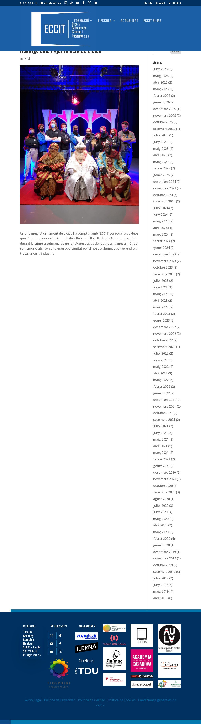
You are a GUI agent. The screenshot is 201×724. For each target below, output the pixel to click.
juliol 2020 (160, 505)
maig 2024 (161, 221)
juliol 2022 (160, 353)
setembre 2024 (164, 201)
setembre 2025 (164, 129)
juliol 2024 (160, 208)
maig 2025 (161, 148)
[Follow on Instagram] (51, 635)
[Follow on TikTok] (59, 635)
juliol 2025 (160, 135)
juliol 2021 (160, 426)
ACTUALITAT (129, 21)
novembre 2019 (164, 558)
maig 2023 (161, 294)
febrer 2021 (161, 459)
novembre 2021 (164, 406)
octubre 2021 (163, 413)
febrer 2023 (161, 314)
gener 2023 (161, 320)
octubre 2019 (163, 565)
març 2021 (161, 452)
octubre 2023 (163, 267)
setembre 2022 (164, 347)
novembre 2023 (164, 261)
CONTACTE (81, 37)
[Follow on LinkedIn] (51, 651)
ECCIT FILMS (152, 21)
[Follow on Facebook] (59, 643)
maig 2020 (161, 519)
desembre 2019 (164, 552)
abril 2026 (160, 82)
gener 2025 (161, 175)
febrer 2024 (161, 241)
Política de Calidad (92, 700)
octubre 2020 (163, 486)
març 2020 (161, 532)
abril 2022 (160, 373)
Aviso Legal (33, 700)
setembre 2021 (164, 419)
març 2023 (161, 307)
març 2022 (161, 380)
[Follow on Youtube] (51, 643)
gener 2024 (161, 247)
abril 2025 (160, 155)
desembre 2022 (164, 327)
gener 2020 (161, 545)
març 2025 (161, 162)
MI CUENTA (175, 3)
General (25, 58)
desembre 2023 (164, 254)
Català (148, 3)
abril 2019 (160, 598)
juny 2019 (160, 585)
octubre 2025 (163, 122)
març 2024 (161, 234)
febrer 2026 (161, 95)
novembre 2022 (164, 333)
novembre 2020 (164, 479)
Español (160, 3)
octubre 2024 (163, 195)
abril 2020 (160, 525)
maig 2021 (161, 439)
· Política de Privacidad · (59, 700)
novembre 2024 (164, 188)
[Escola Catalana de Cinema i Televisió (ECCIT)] (59, 687)
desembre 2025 (164, 109)
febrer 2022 (161, 386)
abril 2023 (160, 300)
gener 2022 (161, 393)
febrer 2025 (161, 168)
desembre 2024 (164, 181)
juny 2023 (160, 287)
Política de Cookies (122, 700)
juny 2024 (160, 214)
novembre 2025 (164, 115)
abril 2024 (160, 228)
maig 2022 (161, 366)
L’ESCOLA (104, 21)
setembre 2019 (164, 572)
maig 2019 (161, 591)
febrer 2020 (161, 538)
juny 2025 (160, 142)
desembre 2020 (164, 472)
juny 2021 (160, 433)
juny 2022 (160, 360)
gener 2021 (161, 466)
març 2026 (161, 89)
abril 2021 (160, 446)
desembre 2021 (164, 400)
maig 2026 (161, 76)
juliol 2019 (160, 578)
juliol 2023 (160, 280)
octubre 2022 (163, 340)
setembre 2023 (164, 274)
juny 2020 (160, 512)
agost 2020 (161, 499)
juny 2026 (160, 69)
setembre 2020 (164, 492)
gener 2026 (161, 102)
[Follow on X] (59, 651)
